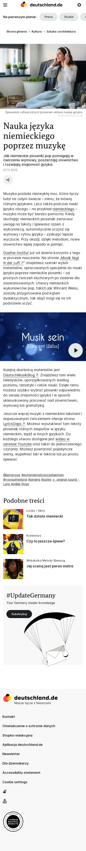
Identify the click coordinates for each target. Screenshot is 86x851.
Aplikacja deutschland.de (22, 745)
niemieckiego (63, 209)
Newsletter (11, 754)
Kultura (37, 31)
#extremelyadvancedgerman (42, 475)
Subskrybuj (19, 614)
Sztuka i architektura (61, 31)
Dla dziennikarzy (15, 763)
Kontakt (8, 717)
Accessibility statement (21, 773)
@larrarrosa (11, 475)
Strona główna (16, 31)
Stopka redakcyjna (17, 735)
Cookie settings (14, 782)
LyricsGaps (12, 424)
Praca (49, 17)
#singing (34, 479)
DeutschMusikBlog (19, 375)
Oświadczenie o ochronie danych (28, 726)
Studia (68, 17)
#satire (46, 479)
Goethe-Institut (16, 253)
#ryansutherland (15, 479)
